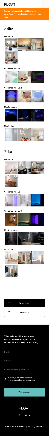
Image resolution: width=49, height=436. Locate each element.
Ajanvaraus (24, 312)
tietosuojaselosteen (17, 380)
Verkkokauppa (24, 303)
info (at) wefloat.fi (36, 426)
